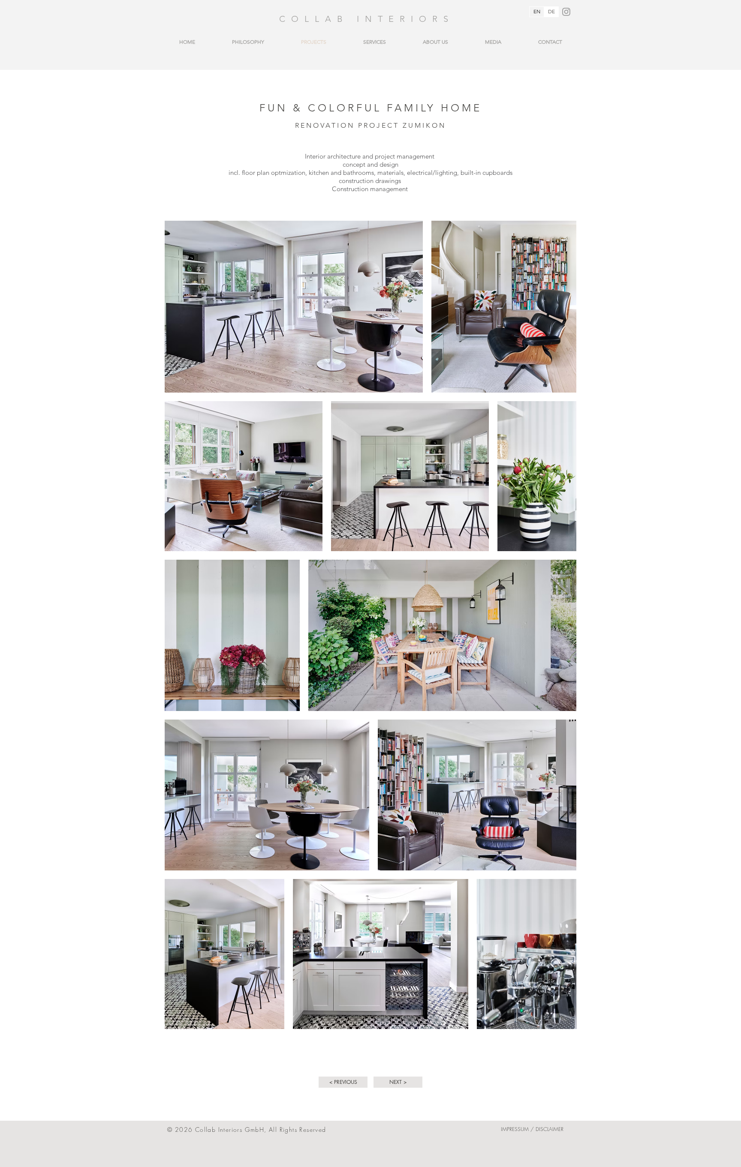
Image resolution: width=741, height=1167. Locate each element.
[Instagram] (566, 11)
